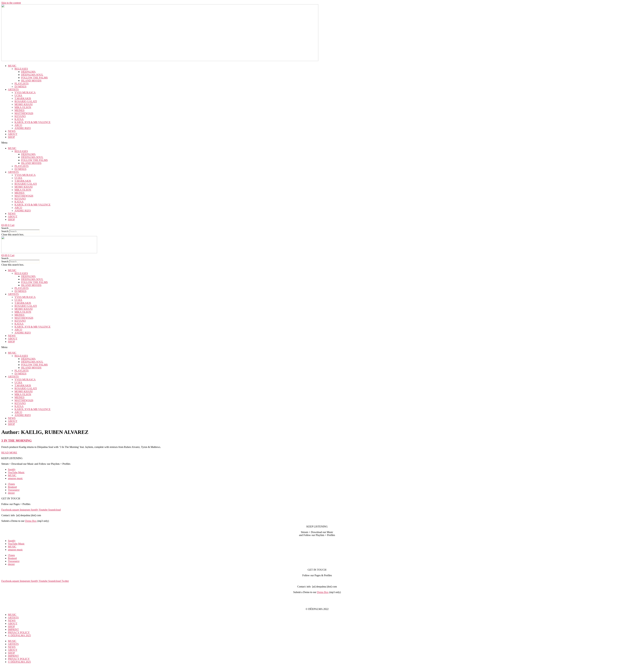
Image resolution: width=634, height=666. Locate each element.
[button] (317, 142)
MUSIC (12, 65)
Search (4, 231)
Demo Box (31, 521)
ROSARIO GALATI (26, 101)
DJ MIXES (20, 86)
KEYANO (20, 116)
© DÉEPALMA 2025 (19, 635)
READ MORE (9, 452)
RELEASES (21, 68)
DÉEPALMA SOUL (32, 74)
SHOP (11, 137)
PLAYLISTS (22, 83)
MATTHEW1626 (24, 113)
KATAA (19, 119)
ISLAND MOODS (31, 80)
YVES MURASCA (25, 92)
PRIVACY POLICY (317, 603)
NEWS (12, 131)
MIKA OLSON (23, 107)
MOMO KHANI (24, 104)
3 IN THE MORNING (16, 440)
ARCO (18, 125)
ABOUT (12, 134)
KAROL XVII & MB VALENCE (33, 122)
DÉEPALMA (28, 71)
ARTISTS (13, 89)
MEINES (19, 110)
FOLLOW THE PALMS (34, 77)
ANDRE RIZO (23, 128)
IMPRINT (317, 597)
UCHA (18, 95)
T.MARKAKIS (23, 98)
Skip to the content (11, 2)
